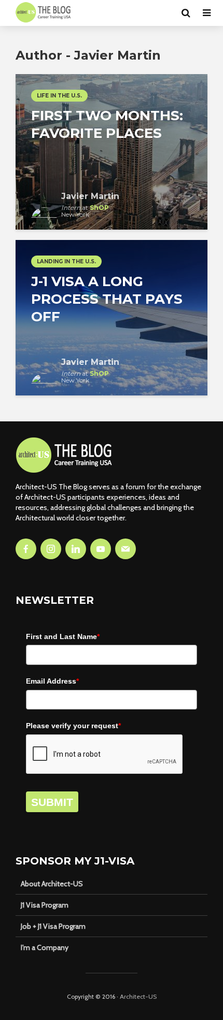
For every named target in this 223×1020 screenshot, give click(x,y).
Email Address (52, 681)
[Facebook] (26, 549)
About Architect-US (52, 883)
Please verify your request (73, 725)
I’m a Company (44, 947)
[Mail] (125, 549)
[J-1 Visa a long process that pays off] (111, 317)
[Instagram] (50, 549)
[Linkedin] (75, 549)
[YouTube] (100, 549)
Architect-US (138, 996)
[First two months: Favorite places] (111, 151)
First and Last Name (63, 636)
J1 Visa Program (44, 905)
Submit (52, 802)
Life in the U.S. (59, 95)
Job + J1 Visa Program (53, 926)
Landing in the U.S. (66, 261)
